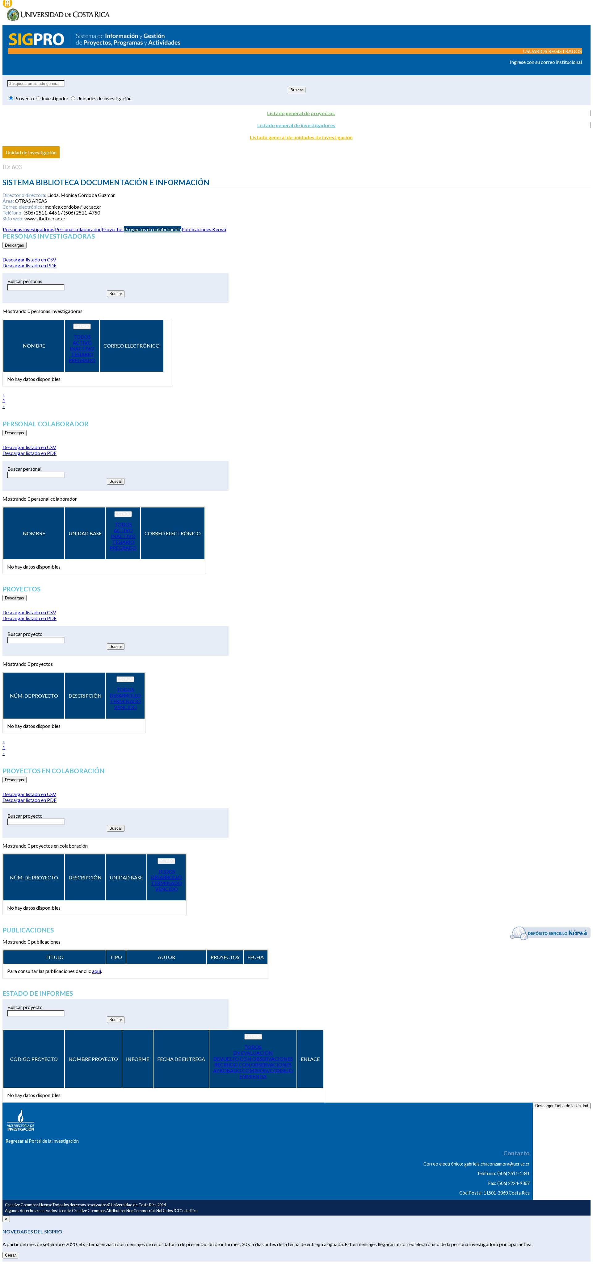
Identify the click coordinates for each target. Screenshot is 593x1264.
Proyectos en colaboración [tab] (152, 229)
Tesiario (82, 354)
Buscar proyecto (25, 634)
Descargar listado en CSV (29, 259)
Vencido (125, 707)
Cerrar (10, 1255)
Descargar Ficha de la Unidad (561, 1105)
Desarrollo (125, 695)
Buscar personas (24, 281)
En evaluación (253, 1053)
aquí (96, 971)
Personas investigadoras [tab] (28, 229)
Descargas (14, 245)
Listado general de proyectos (301, 113)
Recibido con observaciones (253, 1064)
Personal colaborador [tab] (78, 229)
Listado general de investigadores (296, 125)
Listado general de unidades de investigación (301, 137)
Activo (82, 342)
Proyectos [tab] (113, 229)
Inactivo (82, 348)
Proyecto (24, 98)
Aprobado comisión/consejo (253, 1070)
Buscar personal (24, 469)
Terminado (125, 701)
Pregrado (82, 360)
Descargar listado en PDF (29, 265)
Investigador (55, 98)
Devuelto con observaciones (253, 1059)
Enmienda (253, 1076)
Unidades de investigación (104, 98)
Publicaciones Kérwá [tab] (204, 229)
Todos (82, 337)
